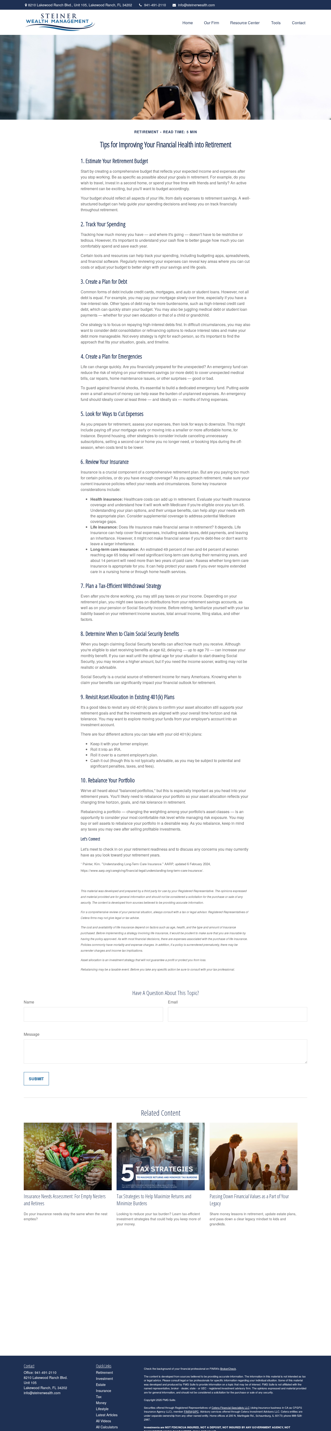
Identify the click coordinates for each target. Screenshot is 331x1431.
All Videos (103, 1420)
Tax (99, 1396)
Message (31, 1034)
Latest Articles (107, 1414)
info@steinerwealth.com (196, 4)
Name (29, 1002)
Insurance (103, 1390)
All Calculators (107, 1426)
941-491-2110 (155, 4)
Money (101, 1402)
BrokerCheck (228, 1368)
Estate (101, 1384)
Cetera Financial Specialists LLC (231, 1407)
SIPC (196, 1411)
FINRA (188, 1411)
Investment (104, 1378)
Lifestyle (102, 1408)
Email (173, 1002)
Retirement (104, 1372)
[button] (188, 22)
